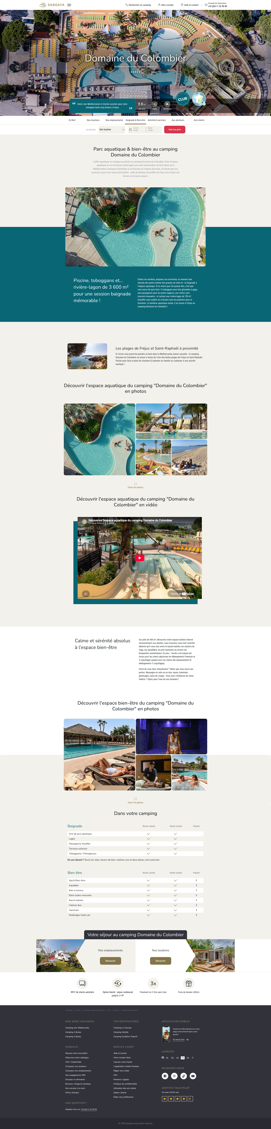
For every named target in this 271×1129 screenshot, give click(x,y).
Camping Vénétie (120, 1032)
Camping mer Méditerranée (77, 1027)
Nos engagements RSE (75, 1075)
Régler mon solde (121, 1070)
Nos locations (93, 120)
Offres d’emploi (72, 1092)
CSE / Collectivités (73, 1062)
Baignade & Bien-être (135, 120)
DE (188, 1058)
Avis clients (199, 120)
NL (167, 1058)
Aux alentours (178, 120)
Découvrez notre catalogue (77, 1057)
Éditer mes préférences (123, 1097)
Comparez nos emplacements (78, 1070)
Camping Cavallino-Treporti (125, 1036)
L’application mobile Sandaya (126, 1066)
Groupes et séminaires (75, 1079)
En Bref (72, 120)
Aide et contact (120, 1053)
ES (177, 1058)
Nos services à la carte (75, 1088)
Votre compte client (122, 1057)
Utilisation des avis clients (124, 1088)
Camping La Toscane (122, 1027)
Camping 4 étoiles (73, 1032)
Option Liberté (119, 1092)
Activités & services (157, 120)
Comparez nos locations (75, 1066)
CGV (115, 1075)
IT (193, 1058)
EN (172, 1058)
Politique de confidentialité (125, 1084)
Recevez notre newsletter (76, 1053)
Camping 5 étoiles (73, 1036)
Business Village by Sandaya (78, 1084)
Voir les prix (175, 129)
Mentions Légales (121, 1079)
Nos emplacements (114, 120)
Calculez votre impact (122, 1062)
